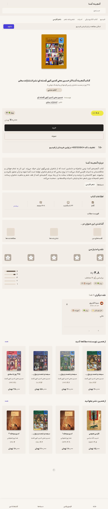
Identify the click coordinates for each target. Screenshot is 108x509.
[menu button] (4, 4)
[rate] (100, 257)
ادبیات (79, 19)
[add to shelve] (97, 232)
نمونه (54, 136)
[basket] (10, 4)
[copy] (6, 147)
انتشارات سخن (51, 102)
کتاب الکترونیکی (91, 19)
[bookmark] (61, 73)
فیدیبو (102, 19)
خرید (54, 127)
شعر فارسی (57, 19)
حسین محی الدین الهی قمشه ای (50, 97)
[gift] (54, 73)
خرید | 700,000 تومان (54, 505)
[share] (47, 73)
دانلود (10, 26)
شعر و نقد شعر (69, 19)
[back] (104, 4)
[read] (11, 232)
